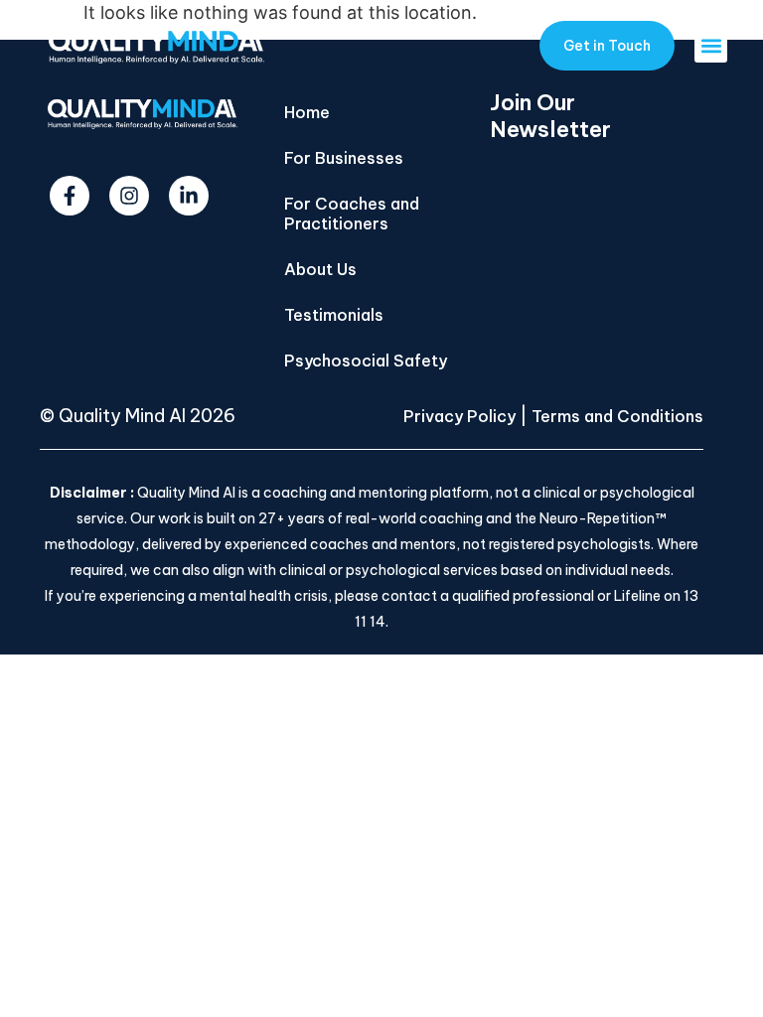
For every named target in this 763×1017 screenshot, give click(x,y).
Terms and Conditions (617, 416)
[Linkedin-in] (189, 196)
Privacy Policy (459, 416)
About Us (320, 269)
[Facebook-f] (69, 196)
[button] (710, 46)
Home (307, 112)
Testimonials (333, 315)
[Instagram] (129, 196)
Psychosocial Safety (365, 360)
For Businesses (343, 158)
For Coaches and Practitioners (351, 213)
